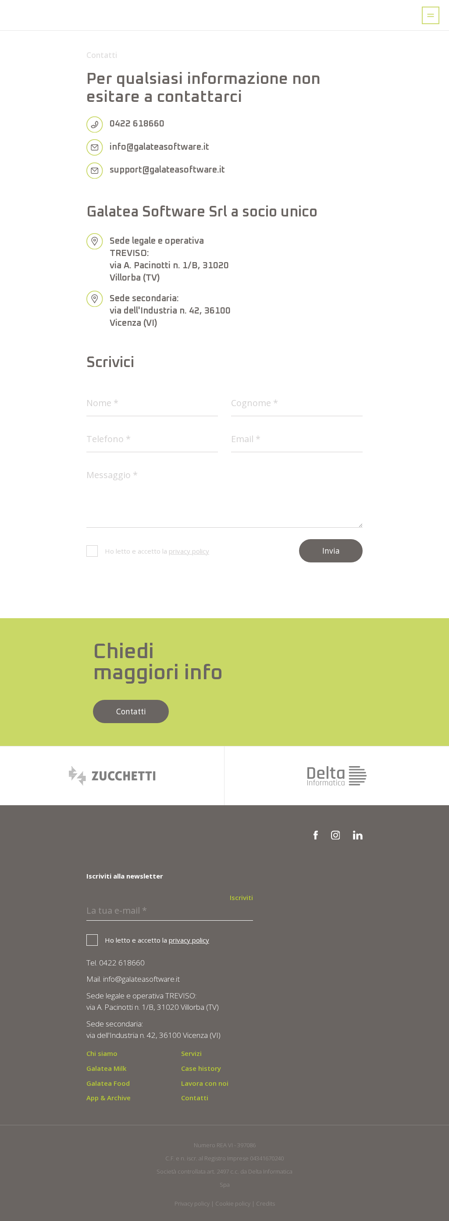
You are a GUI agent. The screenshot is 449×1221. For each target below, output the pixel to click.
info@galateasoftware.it (159, 147)
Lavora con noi (204, 1083)
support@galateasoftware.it (167, 170)
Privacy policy (192, 1203)
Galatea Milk (106, 1068)
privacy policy (189, 551)
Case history (201, 1068)
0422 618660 (137, 123)
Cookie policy (232, 1203)
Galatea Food (108, 1083)
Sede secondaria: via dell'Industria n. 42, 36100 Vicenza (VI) (170, 311)
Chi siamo (102, 1053)
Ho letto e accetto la (157, 551)
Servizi (191, 1053)
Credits (265, 1203)
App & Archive (108, 1097)
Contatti (131, 711)
